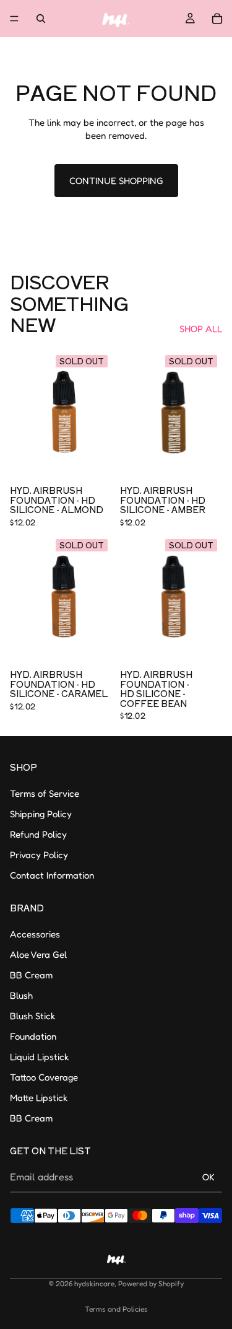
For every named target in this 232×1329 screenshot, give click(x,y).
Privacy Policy (39, 855)
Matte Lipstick (38, 1097)
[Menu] (14, 18)
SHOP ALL (200, 329)
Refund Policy (38, 834)
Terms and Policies (116, 1309)
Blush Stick (32, 1015)
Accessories (35, 933)
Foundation (33, 1036)
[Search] (40, 18)
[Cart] (217, 18)
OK (208, 1177)
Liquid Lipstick (39, 1056)
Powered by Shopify (151, 1283)
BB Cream (31, 974)
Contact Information (52, 875)
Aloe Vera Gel (38, 954)
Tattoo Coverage (44, 1076)
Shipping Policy (41, 814)
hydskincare (94, 1283)
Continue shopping (116, 180)
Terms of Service (44, 793)
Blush (21, 995)
